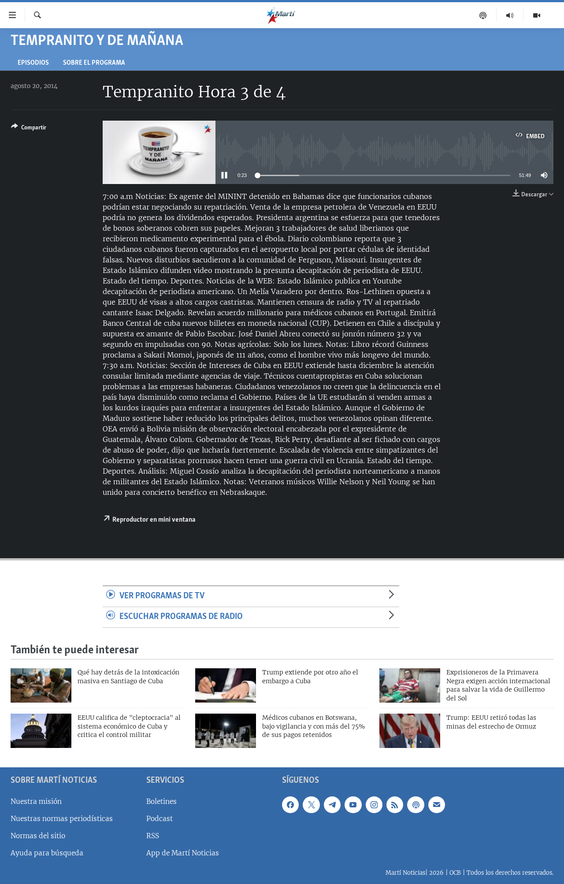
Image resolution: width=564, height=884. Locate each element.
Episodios (33, 63)
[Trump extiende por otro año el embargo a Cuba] (225, 685)
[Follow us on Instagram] (374, 804)
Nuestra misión (36, 801)
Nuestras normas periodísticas (62, 818)
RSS (152, 836)
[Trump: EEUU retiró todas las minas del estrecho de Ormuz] (409, 731)
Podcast (159, 818)
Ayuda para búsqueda (47, 853)
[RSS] (394, 804)
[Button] (28, 129)
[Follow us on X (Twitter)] (311, 804)
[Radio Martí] (510, 15)
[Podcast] (483, 15)
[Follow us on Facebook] (290, 804)
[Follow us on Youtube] (353, 804)
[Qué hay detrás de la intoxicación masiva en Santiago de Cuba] (41, 685)
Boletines (161, 801)
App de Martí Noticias (182, 853)
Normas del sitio (38, 836)
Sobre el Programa (94, 63)
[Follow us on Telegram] (332, 804)
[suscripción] (436, 804)
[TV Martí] (536, 15)
